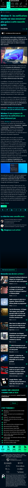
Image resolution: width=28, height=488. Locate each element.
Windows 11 (8, 122)
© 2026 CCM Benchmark (17, 456)
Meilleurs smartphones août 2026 (11, 440)
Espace (21, 6)
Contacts (23, 454)
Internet (11, 283)
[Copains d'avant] (20, 469)
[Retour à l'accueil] (14, 1)
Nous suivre (25, 209)
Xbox (10, 342)
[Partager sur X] (3, 209)
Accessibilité (8, 456)
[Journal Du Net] (7, 466)
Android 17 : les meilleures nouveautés (12, 417)
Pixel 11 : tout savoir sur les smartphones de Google (13, 414)
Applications (12, 330)
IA (9, 364)
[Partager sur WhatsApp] (21, 209)
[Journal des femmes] (7, 463)
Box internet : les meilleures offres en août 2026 (15, 432)
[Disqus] (14, 250)
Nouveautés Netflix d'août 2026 (11, 426)
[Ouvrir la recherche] (26, 1)
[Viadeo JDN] (7, 472)
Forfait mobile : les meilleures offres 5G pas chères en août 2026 (14, 434)
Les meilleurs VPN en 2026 (10, 442)
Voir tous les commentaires (8, 270)
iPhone (10, 306)
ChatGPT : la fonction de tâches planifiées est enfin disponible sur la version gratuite (17, 358)
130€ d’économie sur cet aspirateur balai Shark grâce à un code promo (18, 347)
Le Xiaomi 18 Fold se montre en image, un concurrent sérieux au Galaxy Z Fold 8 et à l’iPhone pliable (17, 290)
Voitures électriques (13, 376)
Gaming (13, 6)
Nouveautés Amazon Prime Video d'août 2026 (14, 430)
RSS (25, 450)
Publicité (3, 455)
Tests (13, 9)
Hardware (5, 9)
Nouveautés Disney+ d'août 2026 (11, 428)
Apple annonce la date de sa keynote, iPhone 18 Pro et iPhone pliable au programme (17, 301)
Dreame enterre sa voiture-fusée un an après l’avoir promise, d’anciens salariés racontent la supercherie (17, 370)
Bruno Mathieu (4, 28)
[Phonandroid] (3, 476)
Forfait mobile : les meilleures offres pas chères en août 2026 (14, 438)
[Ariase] (20, 472)
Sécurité (9, 9)
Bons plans (11, 352)
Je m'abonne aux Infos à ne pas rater (13, 33)
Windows (16, 9)
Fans (2, 450)
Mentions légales (9, 455)
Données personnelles (18, 455)
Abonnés (14, 450)
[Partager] (26, 28)
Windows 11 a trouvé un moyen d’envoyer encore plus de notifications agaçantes (14, 109)
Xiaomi (10, 295)
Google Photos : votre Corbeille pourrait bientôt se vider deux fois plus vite (17, 381)
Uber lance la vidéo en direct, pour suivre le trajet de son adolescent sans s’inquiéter (17, 325)
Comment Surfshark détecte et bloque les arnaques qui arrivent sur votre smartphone (18, 279)
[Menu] (1, 1)
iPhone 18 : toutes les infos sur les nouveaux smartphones (14, 419)
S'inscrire (14, 403)
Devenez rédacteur (16, 454)
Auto (17, 6)
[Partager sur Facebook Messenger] (16, 209)
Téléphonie (3, 6)
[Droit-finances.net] (7, 469)
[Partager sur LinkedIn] (12, 209)
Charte (25, 455)
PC (8, 6)
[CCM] (20, 463)
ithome (7, 203)
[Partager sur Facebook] (7, 209)
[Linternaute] (20, 466)
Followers (8, 450)
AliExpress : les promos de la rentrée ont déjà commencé (14, 411)
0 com (24, 29)
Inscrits (19, 450)
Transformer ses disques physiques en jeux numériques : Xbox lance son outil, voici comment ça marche (18, 336)
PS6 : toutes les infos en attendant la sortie (13, 424)
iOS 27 (5, 422)
